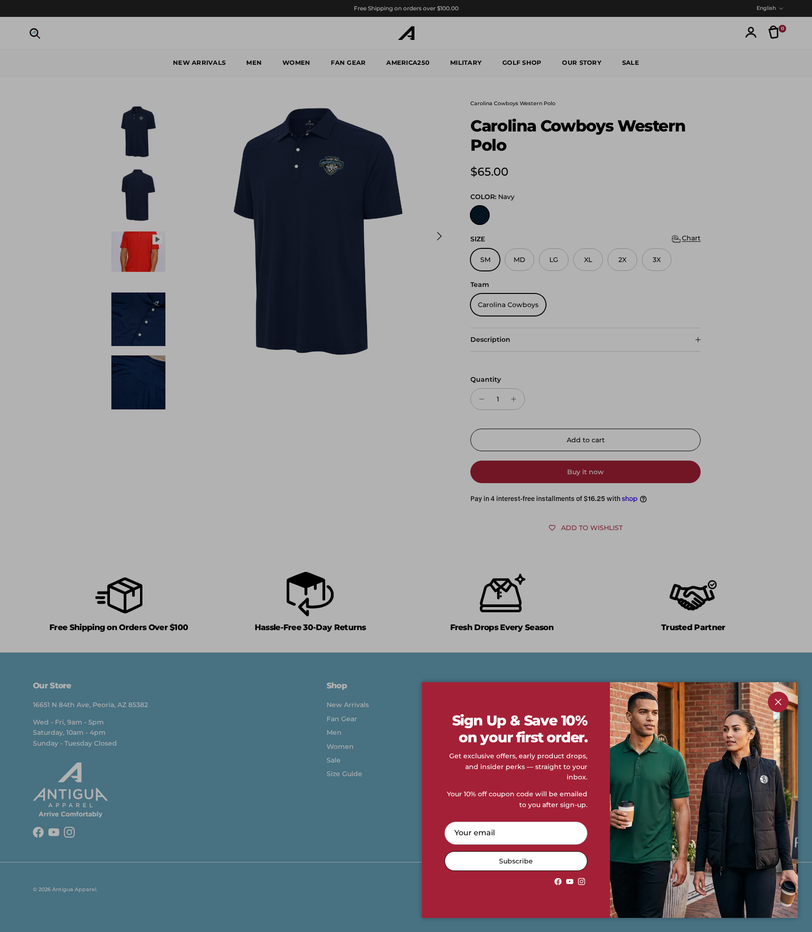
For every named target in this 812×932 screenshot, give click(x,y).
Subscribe (516, 861)
